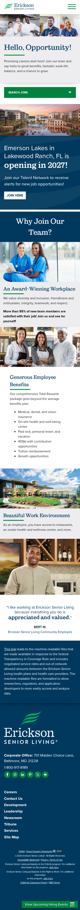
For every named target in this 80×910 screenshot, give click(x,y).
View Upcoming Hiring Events (46, 904)
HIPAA (22, 851)
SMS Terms (54, 882)
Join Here (15, 195)
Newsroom (13, 817)
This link (10, 649)
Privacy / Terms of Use (52, 859)
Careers (10, 792)
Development (15, 805)
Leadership (13, 811)
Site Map (11, 837)
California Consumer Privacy (33, 882)
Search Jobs (18, 92)
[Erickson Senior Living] (19, 7)
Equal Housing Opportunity (39, 851)
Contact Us (13, 798)
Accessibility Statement (28, 859)
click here (53, 867)
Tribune (10, 824)
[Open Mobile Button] (72, 6)
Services (11, 830)
